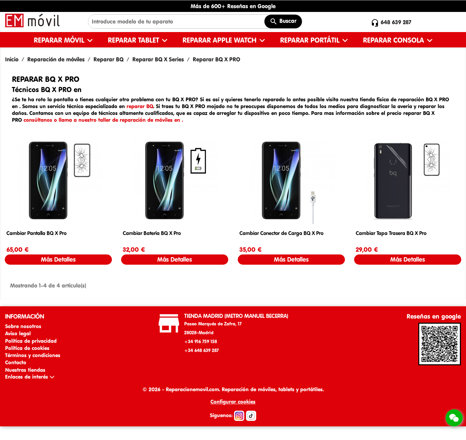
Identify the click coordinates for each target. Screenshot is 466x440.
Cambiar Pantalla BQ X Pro (36, 233)
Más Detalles (58, 259)
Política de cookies (27, 348)
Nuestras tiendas (25, 370)
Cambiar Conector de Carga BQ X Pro (281, 233)
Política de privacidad (31, 341)
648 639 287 (396, 22)
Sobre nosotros (23, 326)
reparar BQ (140, 106)
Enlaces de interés (27, 376)
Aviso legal (18, 333)
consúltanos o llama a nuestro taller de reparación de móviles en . (103, 120)
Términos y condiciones (32, 355)
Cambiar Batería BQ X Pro (152, 233)
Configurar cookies (233, 401)
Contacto (15, 362)
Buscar (287, 20)
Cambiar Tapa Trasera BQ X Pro (391, 233)
